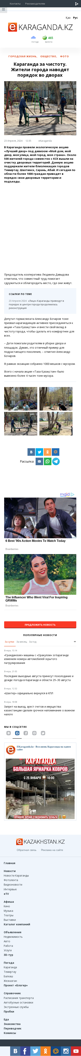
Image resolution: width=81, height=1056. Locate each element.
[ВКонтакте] (31, 452)
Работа (8, 946)
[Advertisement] (40, 228)
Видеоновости (13, 884)
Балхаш (8, 976)
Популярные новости (40, 635)
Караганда (10, 967)
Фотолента (11, 880)
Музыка (8, 910)
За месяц (21, 641)
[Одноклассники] (47, 452)
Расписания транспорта (19, 998)
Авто (7, 941)
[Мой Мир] (55, 452)
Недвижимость (13, 936)
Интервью (10, 889)
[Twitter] (39, 452)
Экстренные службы (16, 1007)
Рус (75, 17)
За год (32, 641)
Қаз (68, 17)
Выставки (10, 920)
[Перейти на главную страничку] (40, 30)
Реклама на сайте (52, 849)
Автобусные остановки (18, 1002)
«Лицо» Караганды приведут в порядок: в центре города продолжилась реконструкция (36, 304)
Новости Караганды (16, 875)
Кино (7, 906)
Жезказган (10, 981)
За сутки (9, 641)
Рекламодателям (35, 3)
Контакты (15, 3)
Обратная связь (26, 849)
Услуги (8, 950)
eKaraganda (45, 140)
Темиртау (10, 972)
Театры (8, 915)
